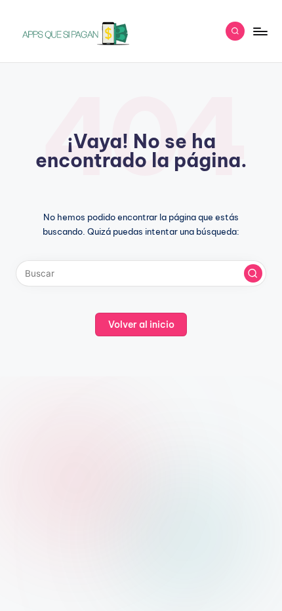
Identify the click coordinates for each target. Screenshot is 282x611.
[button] (253, 273)
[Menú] (259, 31)
